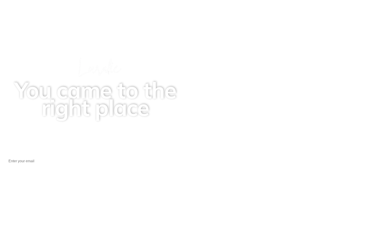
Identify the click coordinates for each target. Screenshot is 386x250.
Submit (99, 175)
